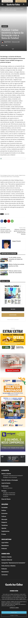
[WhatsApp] (12, 221)
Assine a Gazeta (6, 473)
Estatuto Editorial (6, 560)
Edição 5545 (6, 214)
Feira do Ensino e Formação (9, 480)
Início (2, 8)
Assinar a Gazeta (6, 557)
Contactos (4, 574)
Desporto (7, 8)
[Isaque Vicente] (2, 42)
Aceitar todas (14, 612)
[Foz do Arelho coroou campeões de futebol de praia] (4, 259)
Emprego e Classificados (9, 492)
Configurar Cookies (14, 615)
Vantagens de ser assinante (10, 477)
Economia (4, 513)
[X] (5, 221)
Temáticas (4, 525)
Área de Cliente (5, 499)
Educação (4, 519)
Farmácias (5, 496)
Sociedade (4, 507)
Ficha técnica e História (8, 566)
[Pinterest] (8, 221)
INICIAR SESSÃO (12, 315)
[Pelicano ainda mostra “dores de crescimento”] (4, 272)
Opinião (3, 528)
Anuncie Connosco (7, 488)
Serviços (3, 491)
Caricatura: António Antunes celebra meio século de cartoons (5, 231)
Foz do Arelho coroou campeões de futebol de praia (15, 259)
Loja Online (4, 542)
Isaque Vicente (7, 42)
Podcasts (4, 548)
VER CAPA (13, 309)
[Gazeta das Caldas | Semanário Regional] (13, 4)
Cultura (3, 516)
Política (3, 510)
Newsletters (5, 545)
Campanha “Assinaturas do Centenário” (13, 475)
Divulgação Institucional (9, 494)
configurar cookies (14, 607)
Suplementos (5, 531)
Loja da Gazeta (5, 483)
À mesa (3, 534)
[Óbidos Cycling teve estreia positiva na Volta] (4, 266)
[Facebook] (1, 221)
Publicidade (4, 486)
